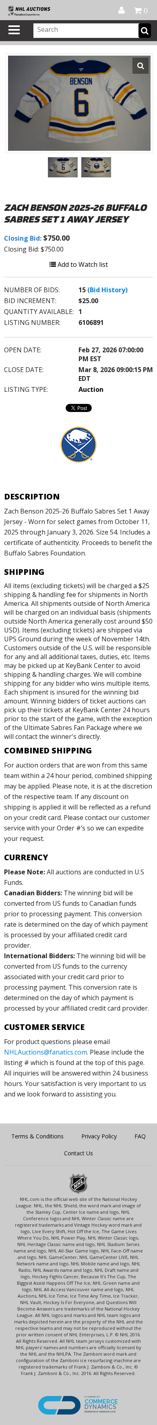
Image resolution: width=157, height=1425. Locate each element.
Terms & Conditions (37, 1136)
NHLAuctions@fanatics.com (45, 1052)
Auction (90, 389)
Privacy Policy (99, 1136)
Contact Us (78, 1153)
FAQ (140, 1136)
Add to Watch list (82, 264)
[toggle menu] (14, 29)
